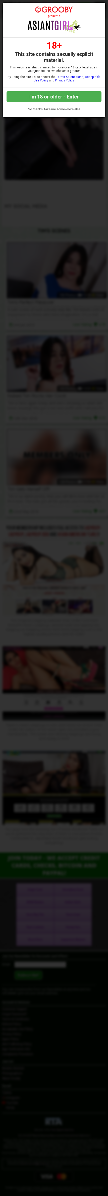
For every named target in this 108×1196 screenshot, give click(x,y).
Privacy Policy (64, 80)
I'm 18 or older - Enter (54, 97)
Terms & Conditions (69, 77)
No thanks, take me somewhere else (54, 109)
